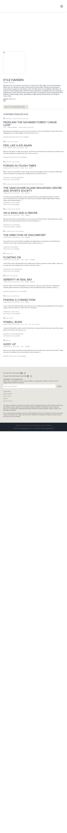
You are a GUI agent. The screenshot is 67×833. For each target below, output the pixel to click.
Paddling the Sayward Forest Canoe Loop (30, 123)
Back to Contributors (15, 107)
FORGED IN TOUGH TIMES (19, 166)
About (5, 398)
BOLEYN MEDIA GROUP (47, 428)
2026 (4, 127)
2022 (4, 148)
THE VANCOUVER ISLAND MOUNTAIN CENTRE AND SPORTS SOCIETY (32, 189)
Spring (27, 302)
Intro (31, 168)
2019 (22, 193)
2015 (22, 324)
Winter (27, 193)
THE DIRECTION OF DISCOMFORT (24, 235)
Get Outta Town (34, 324)
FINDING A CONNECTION (19, 300)
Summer (27, 215)
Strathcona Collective (26, 127)
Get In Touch (8, 401)
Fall (26, 148)
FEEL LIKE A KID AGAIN (17, 145)
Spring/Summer (12, 127)
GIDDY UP (9, 344)
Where (27, 282)
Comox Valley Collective (16, 148)
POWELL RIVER (12, 322)
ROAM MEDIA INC (25, 428)
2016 (22, 282)
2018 (22, 237)
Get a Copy (7, 396)
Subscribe (7, 391)
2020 (22, 168)
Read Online (7, 394)
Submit (59, 386)
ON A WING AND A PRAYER (20, 213)
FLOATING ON (12, 257)
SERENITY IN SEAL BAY (17, 279)
